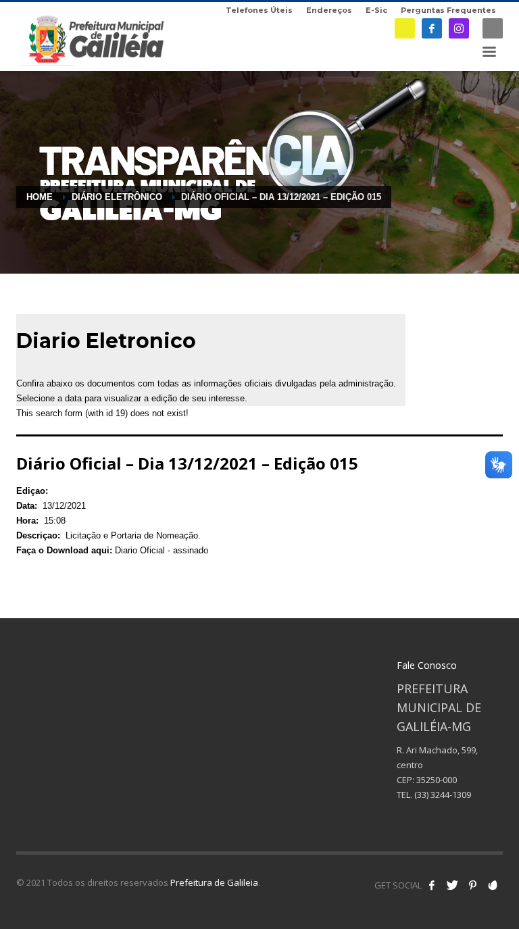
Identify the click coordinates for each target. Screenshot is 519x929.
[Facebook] (432, 28)
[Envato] (493, 885)
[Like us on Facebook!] (432, 885)
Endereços (329, 10)
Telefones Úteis (259, 10)
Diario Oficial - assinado (161, 550)
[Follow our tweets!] (452, 885)
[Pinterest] (472, 885)
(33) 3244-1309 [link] (442, 794)
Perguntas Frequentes (448, 10)
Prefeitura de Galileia (214, 882)
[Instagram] (459, 28)
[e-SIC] (405, 28)
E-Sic (376, 10)
